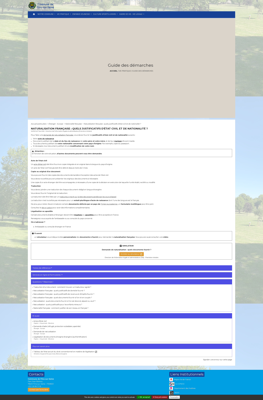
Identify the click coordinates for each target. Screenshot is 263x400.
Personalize (174, 397)
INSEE (176, 393)
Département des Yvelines (184, 388)
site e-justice (47, 208)
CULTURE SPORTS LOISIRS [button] (104, 14)
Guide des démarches (142, 71)
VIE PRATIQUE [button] (63, 14)
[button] (34, 14)
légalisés (78, 215)
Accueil (113, 71)
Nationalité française (73, 124)
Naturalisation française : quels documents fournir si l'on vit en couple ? (62, 298)
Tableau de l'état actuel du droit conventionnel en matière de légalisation (65, 352)
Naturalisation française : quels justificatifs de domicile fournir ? (59, 291)
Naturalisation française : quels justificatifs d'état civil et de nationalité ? (112, 124)
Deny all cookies (160, 397)
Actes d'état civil (40, 321)
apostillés (89, 215)
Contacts (36, 374)
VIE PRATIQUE (125, 71)
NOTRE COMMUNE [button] (46, 14)
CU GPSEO (179, 384)
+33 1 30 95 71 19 (34, 386)
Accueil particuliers (39, 124)
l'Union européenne (109, 204)
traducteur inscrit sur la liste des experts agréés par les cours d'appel (88, 197)
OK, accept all (144, 397)
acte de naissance (46, 139)
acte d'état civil (40, 164)
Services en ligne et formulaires (47, 275)
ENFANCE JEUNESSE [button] (81, 14)
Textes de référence (42, 268)
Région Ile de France (182, 379)
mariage (118, 141)
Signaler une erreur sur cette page (217, 360)
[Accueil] (41, 5)
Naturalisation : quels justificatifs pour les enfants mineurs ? (57, 305)
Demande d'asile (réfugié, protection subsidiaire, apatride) (57, 326)
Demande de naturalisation (44, 332)
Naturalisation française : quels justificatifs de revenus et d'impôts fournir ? (63, 294)
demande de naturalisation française (58, 135)
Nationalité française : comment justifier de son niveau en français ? (60, 308)
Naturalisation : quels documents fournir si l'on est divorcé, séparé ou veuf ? (64, 301)
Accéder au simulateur (131, 254)
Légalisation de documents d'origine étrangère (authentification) (60, 337)
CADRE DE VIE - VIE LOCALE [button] (131, 14)
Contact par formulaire (38, 390)
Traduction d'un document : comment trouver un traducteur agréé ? (62, 287)
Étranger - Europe (55, 124)
